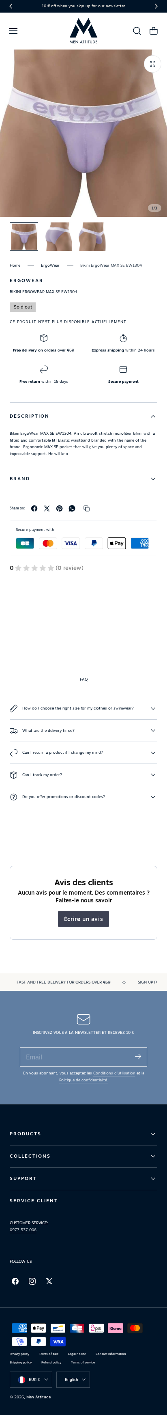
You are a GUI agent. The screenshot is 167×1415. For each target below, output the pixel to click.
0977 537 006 (23, 1229)
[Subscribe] (138, 1056)
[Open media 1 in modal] (152, 64)
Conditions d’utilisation (114, 1073)
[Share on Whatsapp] (72, 508)
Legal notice (77, 1354)
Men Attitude (38, 1397)
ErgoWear (50, 265)
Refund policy (51, 1362)
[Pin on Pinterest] (59, 508)
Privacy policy (19, 1354)
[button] (13, 31)
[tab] (24, 236)
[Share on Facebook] (34, 508)
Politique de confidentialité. (83, 1080)
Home (15, 265)
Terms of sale (48, 1354)
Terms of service (83, 1362)
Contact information (111, 1354)
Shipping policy (21, 1362)
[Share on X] (47, 508)
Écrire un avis (83, 919)
